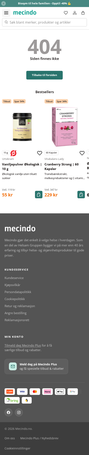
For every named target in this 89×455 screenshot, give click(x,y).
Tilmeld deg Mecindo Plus (23, 345)
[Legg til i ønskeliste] (39, 153)
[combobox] (44, 22)
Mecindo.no (23, 429)
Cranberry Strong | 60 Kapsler (61, 166)
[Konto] (75, 13)
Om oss (10, 438)
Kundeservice (14, 278)
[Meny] (6, 13)
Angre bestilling (15, 313)
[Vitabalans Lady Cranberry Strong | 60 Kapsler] (64, 127)
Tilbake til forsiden (44, 75)
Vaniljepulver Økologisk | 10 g (22, 166)
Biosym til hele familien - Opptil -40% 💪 (44, 3)
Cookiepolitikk (15, 299)
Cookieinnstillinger (17, 448)
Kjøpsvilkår (12, 285)
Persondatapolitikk (18, 292)
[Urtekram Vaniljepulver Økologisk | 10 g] (22, 127)
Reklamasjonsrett (17, 320)
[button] (83, 13)
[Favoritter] (65, 13)
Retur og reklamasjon (20, 306)
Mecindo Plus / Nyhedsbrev (39, 438)
